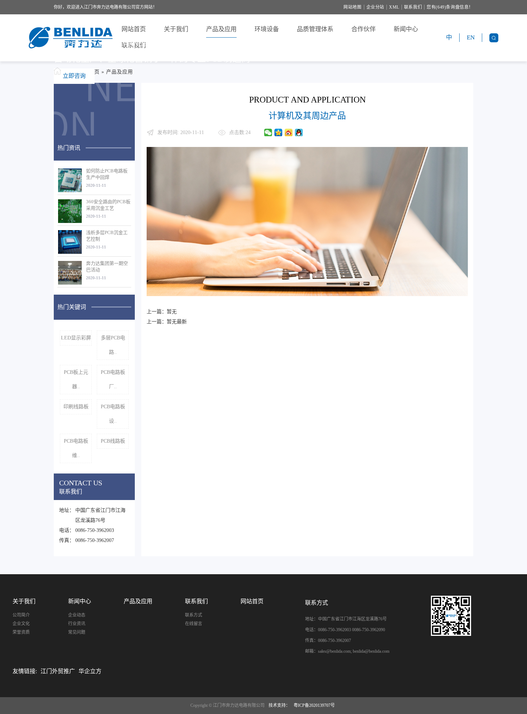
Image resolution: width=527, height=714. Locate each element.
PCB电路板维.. (76, 448)
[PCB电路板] (472, 616)
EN (471, 37)
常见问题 (76, 632)
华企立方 (90, 671)
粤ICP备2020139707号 (314, 705)
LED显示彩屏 (76, 338)
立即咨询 (74, 76)
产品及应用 (221, 29)
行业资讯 (76, 623)
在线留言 (193, 623)
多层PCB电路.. (113, 345)
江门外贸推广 (58, 671)
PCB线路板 (113, 441)
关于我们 (176, 29)
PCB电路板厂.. (113, 379)
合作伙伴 (363, 29)
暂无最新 (177, 321)
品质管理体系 (315, 29)
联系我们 (413, 7)
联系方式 (193, 615)
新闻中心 (406, 29)
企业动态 (76, 615)
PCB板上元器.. (76, 379)
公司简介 (21, 615)
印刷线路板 (76, 406)
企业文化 (21, 623)
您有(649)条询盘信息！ (450, 7)
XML (394, 7)
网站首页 (134, 29)
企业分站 (375, 7)
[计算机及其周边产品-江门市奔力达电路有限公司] (71, 37)
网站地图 (352, 7)
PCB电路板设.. (113, 414)
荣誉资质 (21, 632)
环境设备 (267, 29)
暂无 (172, 311)
